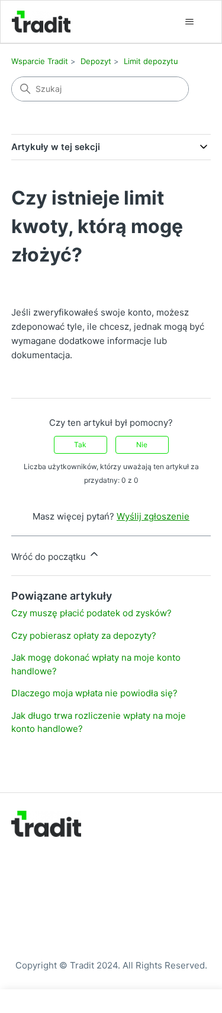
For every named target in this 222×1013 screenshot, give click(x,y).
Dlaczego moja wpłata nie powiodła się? (94, 693)
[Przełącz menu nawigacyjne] (189, 21)
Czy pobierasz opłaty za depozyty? (83, 635)
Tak (80, 444)
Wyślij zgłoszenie (153, 516)
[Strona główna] (41, 22)
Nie (141, 444)
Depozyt (96, 61)
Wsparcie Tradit (39, 61)
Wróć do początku (49, 556)
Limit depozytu (151, 61)
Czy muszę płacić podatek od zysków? (91, 613)
